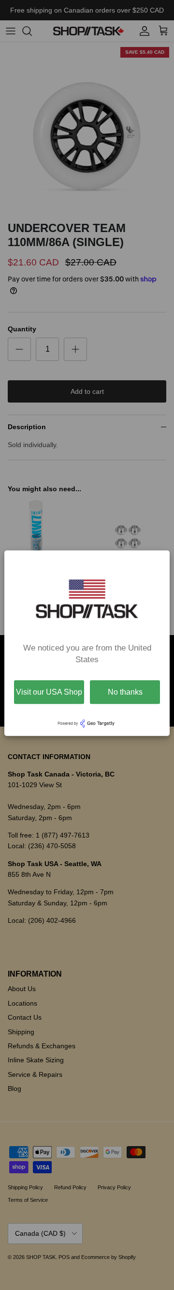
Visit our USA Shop (49, 692)
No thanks (125, 692)
